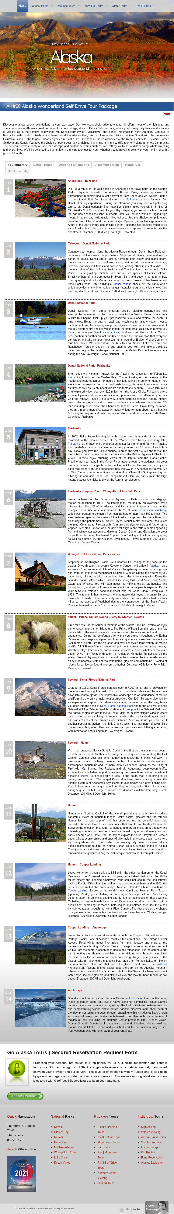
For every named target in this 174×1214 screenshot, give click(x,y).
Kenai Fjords (62, 1142)
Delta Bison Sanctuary (152, 510)
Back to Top (134, 1209)
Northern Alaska (64, 1147)
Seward (114, 657)
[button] (157, 1207)
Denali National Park (106, 332)
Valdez (154, 565)
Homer (85, 775)
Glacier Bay (61, 1132)
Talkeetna (132, 199)
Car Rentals (148, 1152)
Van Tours (104, 1147)
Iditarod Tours (106, 1183)
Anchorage (135, 998)
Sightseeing (148, 1126)
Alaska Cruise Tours (153, 1137)
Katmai (58, 1137)
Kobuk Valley (62, 1162)
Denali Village (122, 284)
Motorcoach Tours (109, 1142)
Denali (58, 1126)
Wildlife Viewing (150, 1132)
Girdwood (161, 964)
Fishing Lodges (150, 1147)
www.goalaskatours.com (149, 1076)
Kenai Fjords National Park (116, 705)
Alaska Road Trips (109, 1137)
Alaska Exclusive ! (152, 1162)
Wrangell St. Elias (65, 1152)
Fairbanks (74, 377)
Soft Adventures (151, 1142)
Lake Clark (60, 1157)
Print (166, 114)
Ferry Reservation (152, 1157)
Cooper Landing (77, 890)
